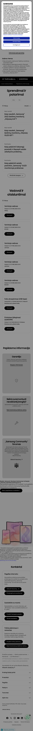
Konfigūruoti (16, 45)
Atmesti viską (16, 41)
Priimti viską (16, 38)
